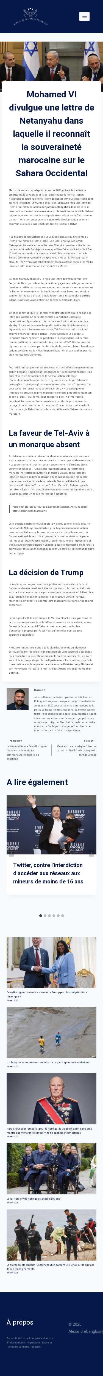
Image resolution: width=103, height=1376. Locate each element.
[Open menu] (84, 16)
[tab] (40, 915)
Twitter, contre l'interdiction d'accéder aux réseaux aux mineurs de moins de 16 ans (48, 873)
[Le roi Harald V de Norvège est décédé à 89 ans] (51, 1168)
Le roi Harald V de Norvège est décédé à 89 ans (33, 1198)
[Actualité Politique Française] (30, 16)
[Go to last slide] (11, 853)
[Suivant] (91, 853)
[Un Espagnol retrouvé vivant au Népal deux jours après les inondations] (51, 1032)
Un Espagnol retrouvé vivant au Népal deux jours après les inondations (48, 1062)
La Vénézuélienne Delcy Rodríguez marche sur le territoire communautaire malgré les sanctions (27, 750)
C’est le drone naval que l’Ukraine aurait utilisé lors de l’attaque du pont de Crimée (76, 748)
